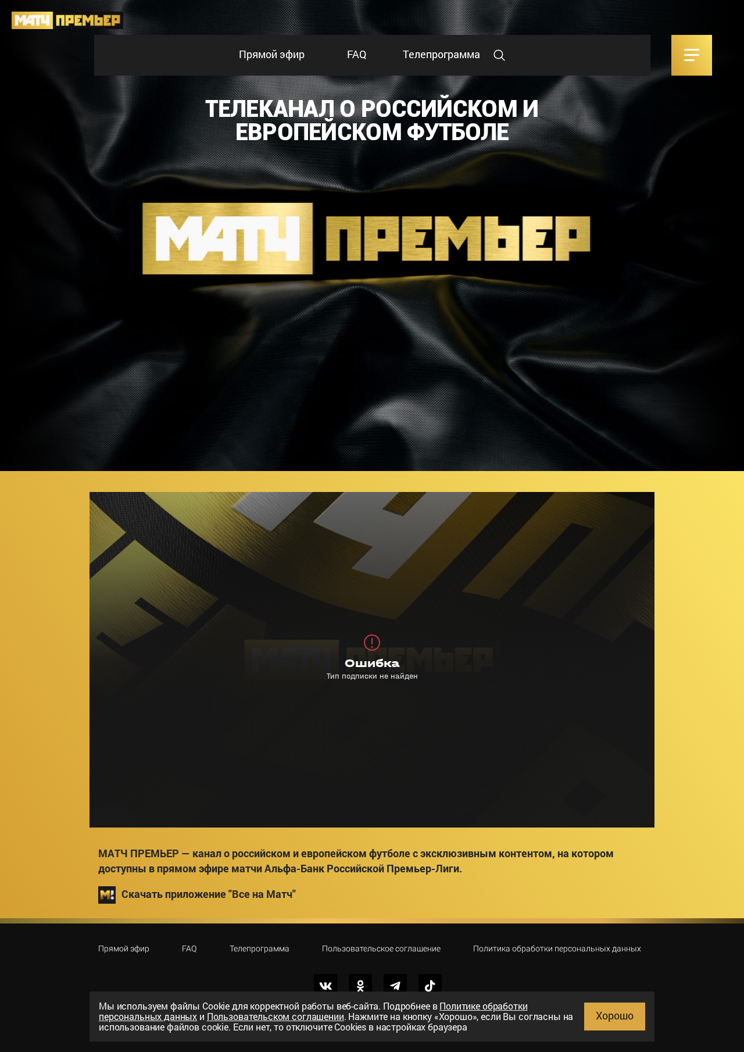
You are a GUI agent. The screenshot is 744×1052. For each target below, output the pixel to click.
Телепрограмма (441, 54)
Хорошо (615, 1015)
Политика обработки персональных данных (557, 948)
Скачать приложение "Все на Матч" (208, 893)
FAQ (356, 54)
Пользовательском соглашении (275, 1016)
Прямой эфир (272, 54)
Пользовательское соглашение (381, 948)
